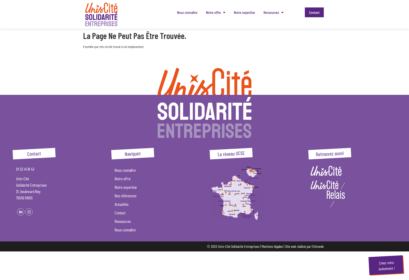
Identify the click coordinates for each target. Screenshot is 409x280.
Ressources (271, 12)
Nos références (125, 195)
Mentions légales (272, 246)
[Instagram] (29, 211)
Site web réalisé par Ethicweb (304, 246)
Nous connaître (187, 12)
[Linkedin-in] (20, 211)
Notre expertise (244, 12)
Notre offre (213, 12)
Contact (314, 12)
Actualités (121, 204)
